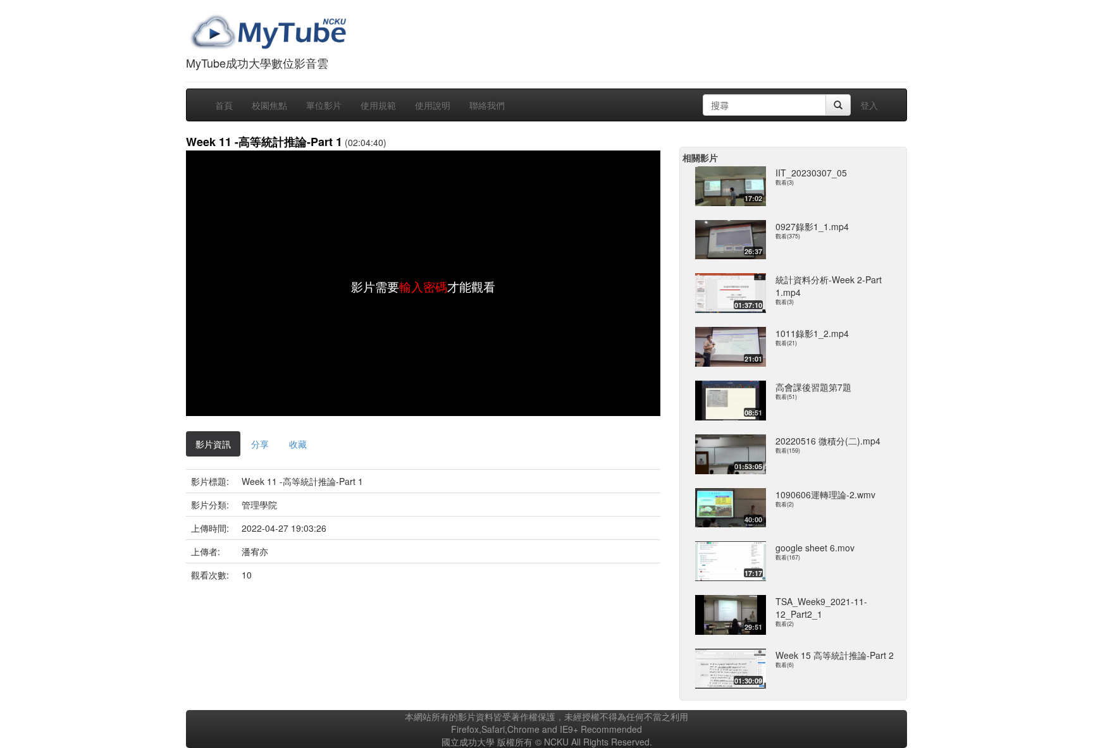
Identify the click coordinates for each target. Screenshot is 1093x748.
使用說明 (432, 105)
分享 (260, 444)
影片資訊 (213, 444)
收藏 (298, 444)
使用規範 (378, 105)
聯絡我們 (487, 105)
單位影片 (324, 105)
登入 (869, 105)
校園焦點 (269, 105)
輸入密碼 (423, 286)
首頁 (224, 105)
